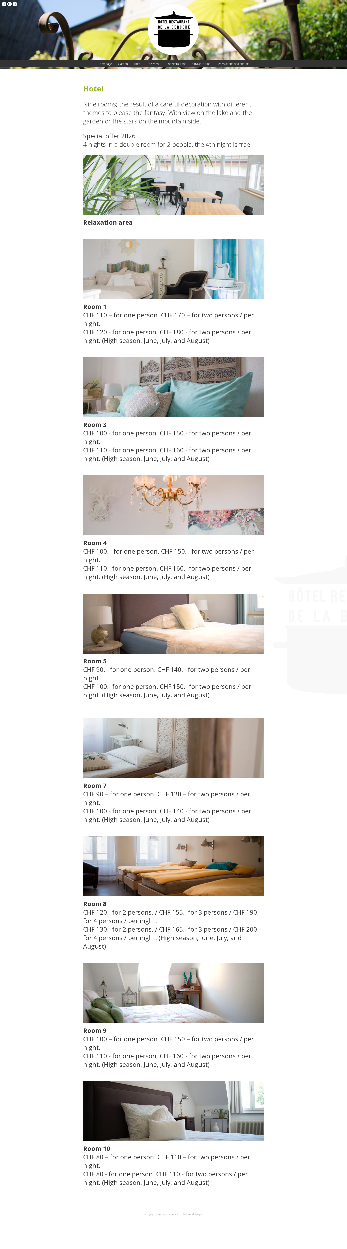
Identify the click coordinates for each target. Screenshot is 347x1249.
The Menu (153, 64)
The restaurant (176, 64)
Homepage (105, 64)
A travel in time (201, 64)
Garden (123, 64)
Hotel (137, 64)
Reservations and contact (233, 64)
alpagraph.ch (175, 1214)
